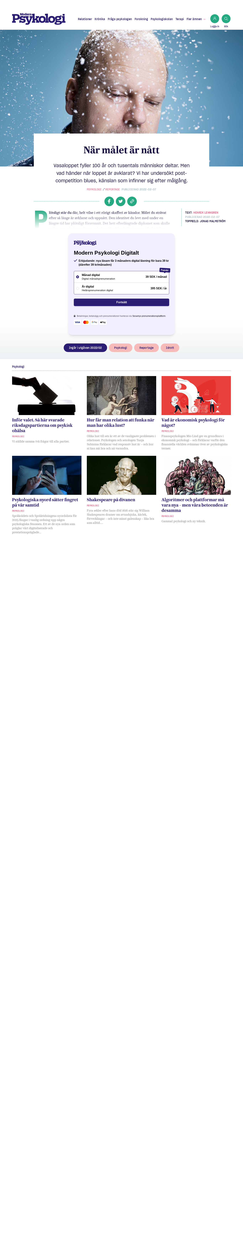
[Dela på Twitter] (120, 201)
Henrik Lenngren (205, 212)
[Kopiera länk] (132, 201)
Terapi (180, 19)
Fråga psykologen (120, 19)
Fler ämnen (194, 19)
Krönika (100, 19)
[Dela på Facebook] (109, 201)
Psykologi (94, 189)
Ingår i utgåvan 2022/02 (85, 348)
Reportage (112, 189)
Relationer (85, 19)
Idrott (170, 348)
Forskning (141, 19)
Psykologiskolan (162, 19)
